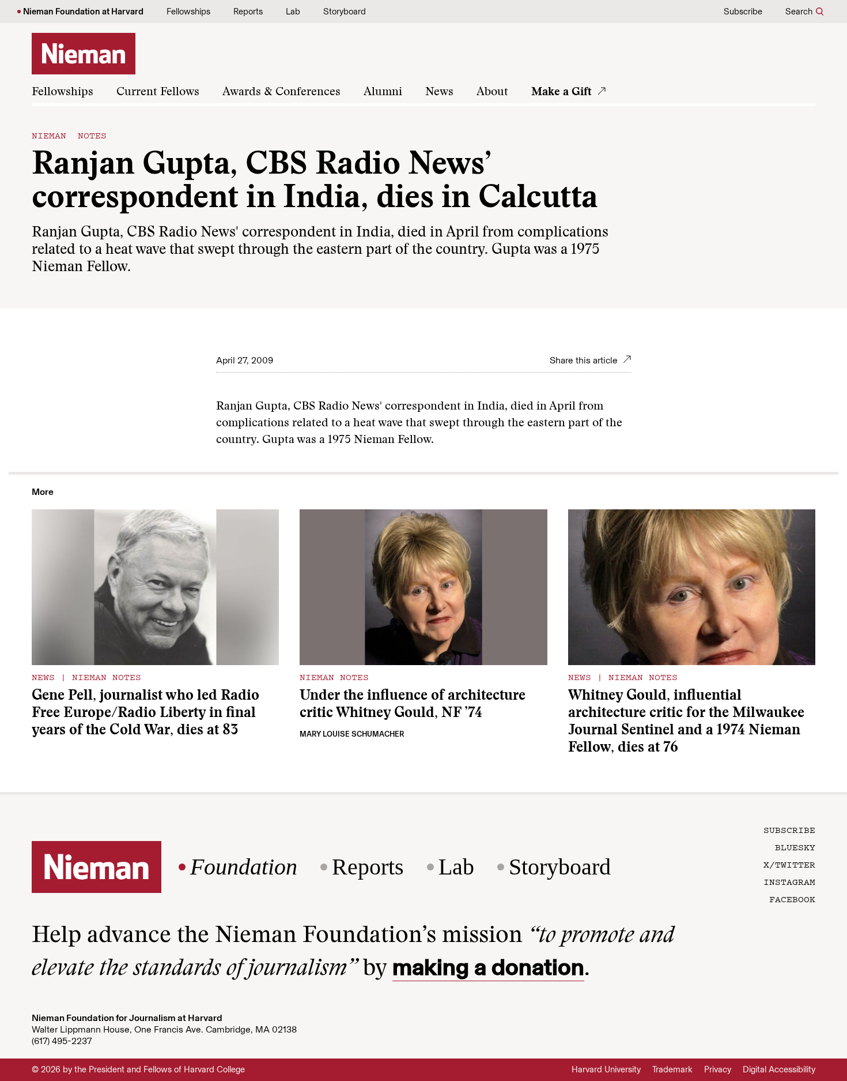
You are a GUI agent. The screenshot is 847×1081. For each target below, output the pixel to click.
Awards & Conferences (281, 92)
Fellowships (188, 11)
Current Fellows (157, 92)
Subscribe (743, 11)
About (492, 92)
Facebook (792, 898)
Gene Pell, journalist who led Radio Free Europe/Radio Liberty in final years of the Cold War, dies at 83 (145, 713)
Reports (248, 11)
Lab (293, 11)
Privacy (717, 1069)
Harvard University (606, 1069)
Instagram (789, 881)
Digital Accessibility (779, 1069)
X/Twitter (789, 864)
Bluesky (795, 846)
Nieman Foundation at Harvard (83, 11)
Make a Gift (561, 92)
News (439, 92)
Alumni (383, 92)
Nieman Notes (69, 135)
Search (798, 11)
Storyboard (344, 11)
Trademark (672, 1069)
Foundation (243, 867)
